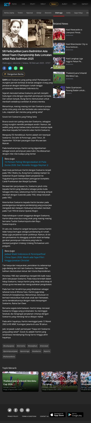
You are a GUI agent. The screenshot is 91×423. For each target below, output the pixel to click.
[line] (21, 68)
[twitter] (10, 68)
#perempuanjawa (10, 351)
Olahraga (58, 13)
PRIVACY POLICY (13, 416)
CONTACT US (44, 416)
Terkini (20, 13)
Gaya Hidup (78, 13)
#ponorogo (24, 351)
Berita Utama (9, 13)
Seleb (68, 13)
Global (38, 13)
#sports (47, 351)
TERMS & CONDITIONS (29, 416)
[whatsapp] (16, 68)
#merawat (44, 346)
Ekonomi (48, 13)
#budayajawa (8, 346)
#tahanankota (9, 356)
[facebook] (4, 68)
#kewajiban (32, 346)
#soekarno (36, 351)
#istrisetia (21, 346)
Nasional (29, 13)
